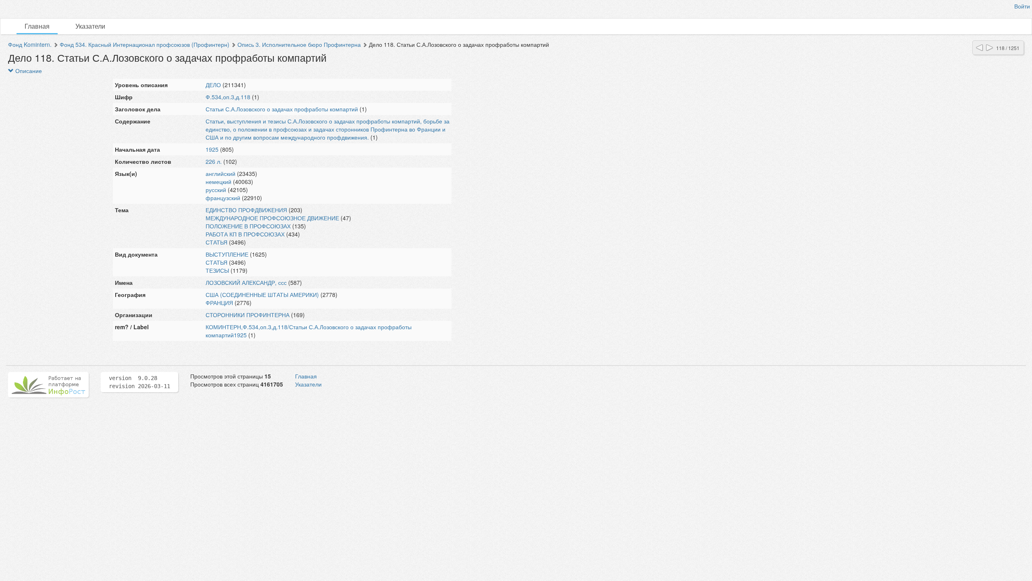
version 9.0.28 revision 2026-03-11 (139, 382)
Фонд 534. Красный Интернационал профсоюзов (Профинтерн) (144, 44)
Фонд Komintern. (30, 44)
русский (216, 190)
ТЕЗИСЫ (217, 270)
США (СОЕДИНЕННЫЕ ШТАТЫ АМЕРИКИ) (262, 294)
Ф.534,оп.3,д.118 (228, 97)
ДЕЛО (213, 85)
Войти (1022, 6)
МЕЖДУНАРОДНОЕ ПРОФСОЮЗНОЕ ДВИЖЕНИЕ (272, 218)
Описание (28, 71)
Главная (37, 26)
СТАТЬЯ (216, 242)
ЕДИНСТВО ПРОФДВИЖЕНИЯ (246, 210)
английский (220, 173)
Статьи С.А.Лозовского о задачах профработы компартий (282, 109)
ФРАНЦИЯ (219, 303)
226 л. (214, 161)
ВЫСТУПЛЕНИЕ (227, 254)
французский (223, 198)
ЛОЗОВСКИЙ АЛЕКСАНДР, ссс (246, 282)
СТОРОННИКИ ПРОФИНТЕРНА (247, 315)
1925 (212, 149)
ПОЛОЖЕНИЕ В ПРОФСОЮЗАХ (248, 226)
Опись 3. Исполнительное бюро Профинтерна (299, 44)
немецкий (218, 182)
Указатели (90, 26)
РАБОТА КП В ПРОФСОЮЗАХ (245, 234)
